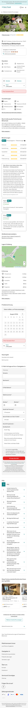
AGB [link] (23, 463)
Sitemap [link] (4, 678)
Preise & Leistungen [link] (7, 656)
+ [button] (24, 262)
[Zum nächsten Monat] (22, 314)
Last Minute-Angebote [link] (7, 646)
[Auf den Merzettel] (25, 16)
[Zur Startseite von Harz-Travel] (6, 7)
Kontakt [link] (4, 667)
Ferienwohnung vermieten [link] (8, 654)
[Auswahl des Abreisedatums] (19, 405)
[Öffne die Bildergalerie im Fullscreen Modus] (25, 29)
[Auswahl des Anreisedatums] (8, 405)
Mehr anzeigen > (6, 298)
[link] (4, 686)
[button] (22, 16)
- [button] (24, 264)
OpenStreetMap (18, 266)
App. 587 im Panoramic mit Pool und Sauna (10, 598)
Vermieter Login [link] (6, 659)
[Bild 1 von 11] (14, 23)
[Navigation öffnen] (25, 7)
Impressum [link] (5, 670)
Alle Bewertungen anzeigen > (9, 234)
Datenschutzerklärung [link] (12, 463)
